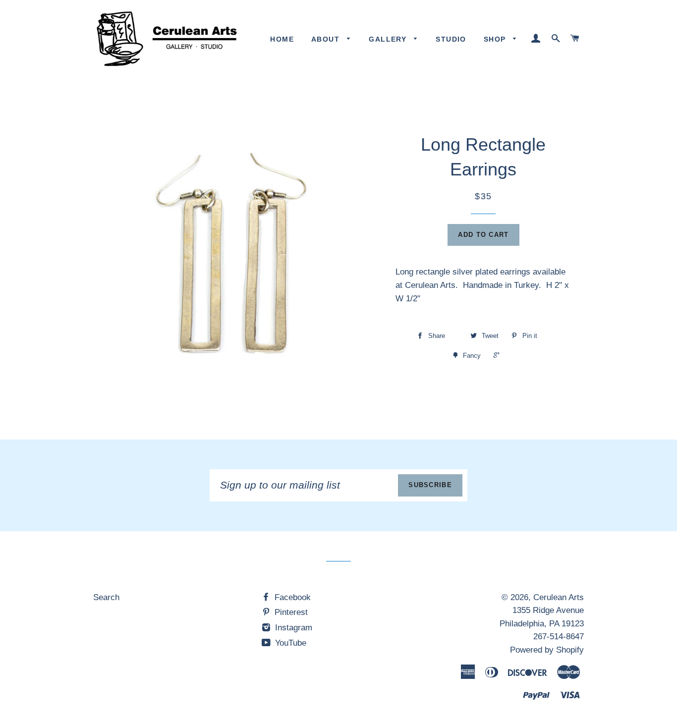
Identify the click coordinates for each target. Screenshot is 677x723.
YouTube (289, 643)
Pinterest (290, 612)
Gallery (389, 39)
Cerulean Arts (558, 597)
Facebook (291, 597)
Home (282, 39)
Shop (496, 39)
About (326, 39)
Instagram (292, 627)
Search (106, 597)
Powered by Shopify (547, 650)
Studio (451, 39)
